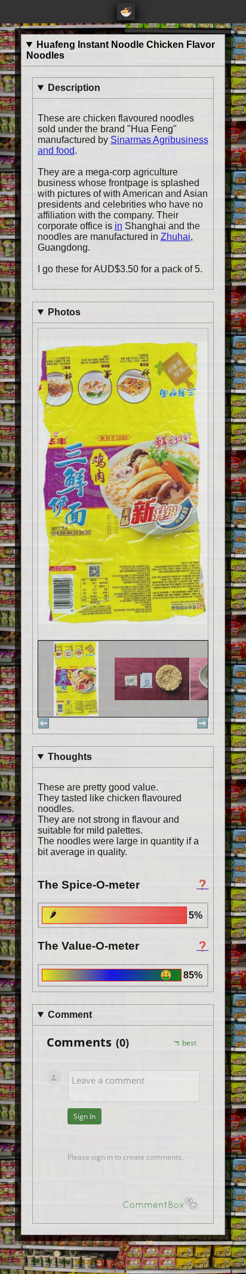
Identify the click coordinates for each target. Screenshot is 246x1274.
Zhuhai (175, 237)
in (118, 226)
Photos (64, 312)
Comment (70, 1015)
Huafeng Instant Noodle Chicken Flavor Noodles (120, 49)
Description (74, 88)
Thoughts (70, 757)
